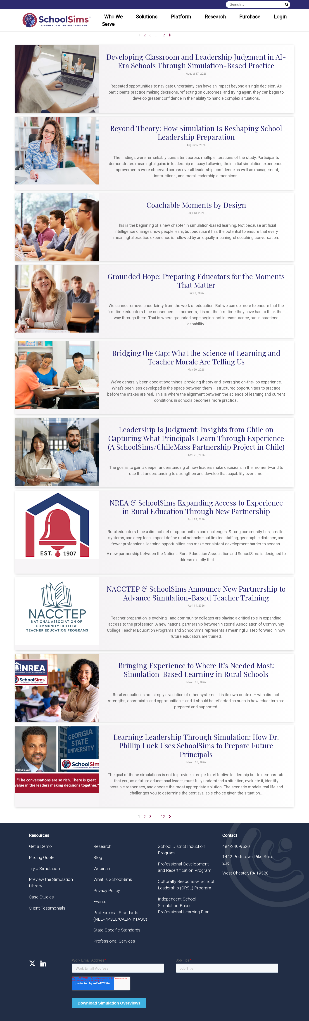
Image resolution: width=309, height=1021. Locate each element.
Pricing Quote (42, 857)
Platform (181, 16)
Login (280, 16)
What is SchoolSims (112, 879)
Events (99, 901)
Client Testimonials (47, 908)
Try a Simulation (44, 868)
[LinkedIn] (43, 963)
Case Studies (41, 897)
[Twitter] (32, 963)
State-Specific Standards (116, 930)
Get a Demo (40, 846)
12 (163, 35)
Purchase (249, 16)
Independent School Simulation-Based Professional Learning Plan (183, 905)
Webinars (102, 868)
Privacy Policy (106, 890)
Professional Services (114, 941)
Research (215, 16)
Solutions (146, 16)
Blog (97, 857)
